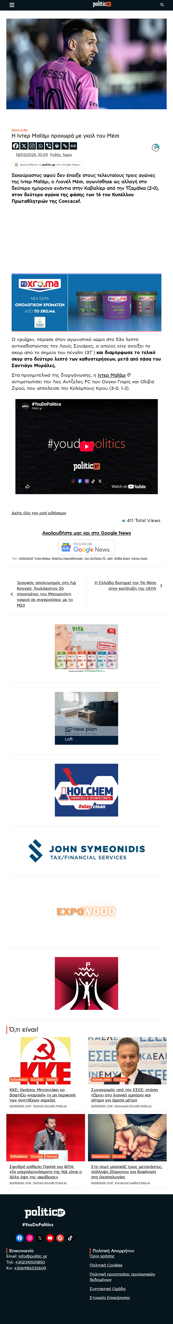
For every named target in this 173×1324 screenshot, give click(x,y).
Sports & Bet (20, 130)
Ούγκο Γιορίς (139, 558)
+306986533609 (30, 1268)
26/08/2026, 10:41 (20, 1183)
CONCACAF (26, 558)
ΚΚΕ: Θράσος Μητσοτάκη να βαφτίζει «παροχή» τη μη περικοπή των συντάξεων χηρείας (42, 1095)
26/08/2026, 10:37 (102, 1183)
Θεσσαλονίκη (100, 1156)
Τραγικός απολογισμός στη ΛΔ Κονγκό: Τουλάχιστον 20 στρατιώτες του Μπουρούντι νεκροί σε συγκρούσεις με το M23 (46, 594)
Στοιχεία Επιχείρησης (110, 1298)
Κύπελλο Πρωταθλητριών (67, 558)
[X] (24, 146)
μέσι (110, 558)
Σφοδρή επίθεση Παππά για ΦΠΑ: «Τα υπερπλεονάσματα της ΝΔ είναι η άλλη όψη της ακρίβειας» (45, 1172)
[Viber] (48, 146)
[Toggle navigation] (12, 5)
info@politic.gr (33, 1256)
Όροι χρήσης (102, 1256)
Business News (101, 1079)
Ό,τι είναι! (37, 1079)
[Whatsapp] (40, 146)
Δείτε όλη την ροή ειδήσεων (39, 513)
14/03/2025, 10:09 (32, 155)
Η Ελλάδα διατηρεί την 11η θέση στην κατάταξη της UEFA (125, 586)
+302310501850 (30, 1262)
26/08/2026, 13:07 (20, 1106)
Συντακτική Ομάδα (108, 1289)
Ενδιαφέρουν (19, 1079)
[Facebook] (15, 146)
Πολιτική (52, 1079)
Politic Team (61, 155)
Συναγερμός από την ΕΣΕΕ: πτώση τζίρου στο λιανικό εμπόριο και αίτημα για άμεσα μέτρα (124, 1095)
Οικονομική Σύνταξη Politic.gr (133, 1106)
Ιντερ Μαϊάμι (112, 375)
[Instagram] (32, 146)
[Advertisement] (86, 237)
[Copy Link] (65, 146)
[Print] (57, 146)
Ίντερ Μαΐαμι (42, 558)
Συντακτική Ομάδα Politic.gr (132, 1183)
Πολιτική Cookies (106, 1265)
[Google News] (73, 146)
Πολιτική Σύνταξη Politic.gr (50, 1106)
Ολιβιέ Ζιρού (122, 558)
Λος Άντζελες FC (95, 558)
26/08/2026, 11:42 (102, 1106)
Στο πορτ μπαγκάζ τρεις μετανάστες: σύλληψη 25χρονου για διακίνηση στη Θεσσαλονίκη (126, 1172)
